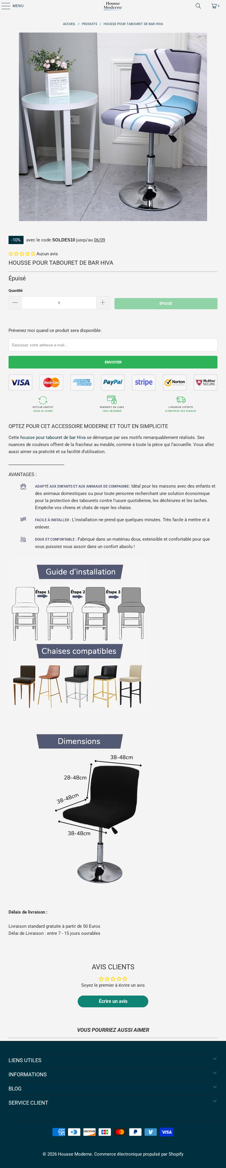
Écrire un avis (113, 1001)
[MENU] (3, 6)
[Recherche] (198, 6)
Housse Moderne (75, 1154)
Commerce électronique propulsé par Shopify (138, 1154)
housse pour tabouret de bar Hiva (53, 437)
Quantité (16, 290)
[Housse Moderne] (113, 6)
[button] (22, 253)
